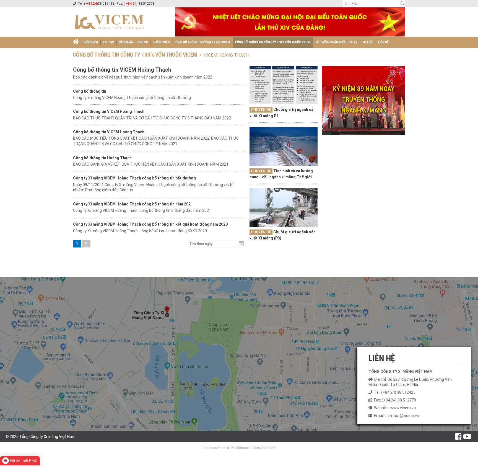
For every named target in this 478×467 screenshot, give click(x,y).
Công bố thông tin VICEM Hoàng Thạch (122, 69)
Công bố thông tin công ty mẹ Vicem (202, 42)
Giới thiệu (91, 42)
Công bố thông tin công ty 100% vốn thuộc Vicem (273, 42)
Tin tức (108, 42)
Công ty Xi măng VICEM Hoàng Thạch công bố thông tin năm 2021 (133, 204)
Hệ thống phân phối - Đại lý (336, 42)
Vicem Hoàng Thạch (226, 55)
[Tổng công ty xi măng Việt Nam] (76, 42)
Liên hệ (383, 42)
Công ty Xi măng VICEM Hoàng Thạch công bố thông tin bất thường (134, 178)
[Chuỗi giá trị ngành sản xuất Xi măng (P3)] (284, 207)
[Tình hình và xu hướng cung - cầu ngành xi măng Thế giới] (284, 146)
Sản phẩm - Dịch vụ (133, 42)
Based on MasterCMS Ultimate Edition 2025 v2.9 (239, 448)
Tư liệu (367, 42)
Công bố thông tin (89, 91)
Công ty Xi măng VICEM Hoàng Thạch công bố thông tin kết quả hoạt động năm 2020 (150, 224)
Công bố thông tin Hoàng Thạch (102, 158)
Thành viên (161, 42)
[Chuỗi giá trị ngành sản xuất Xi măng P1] (284, 85)
